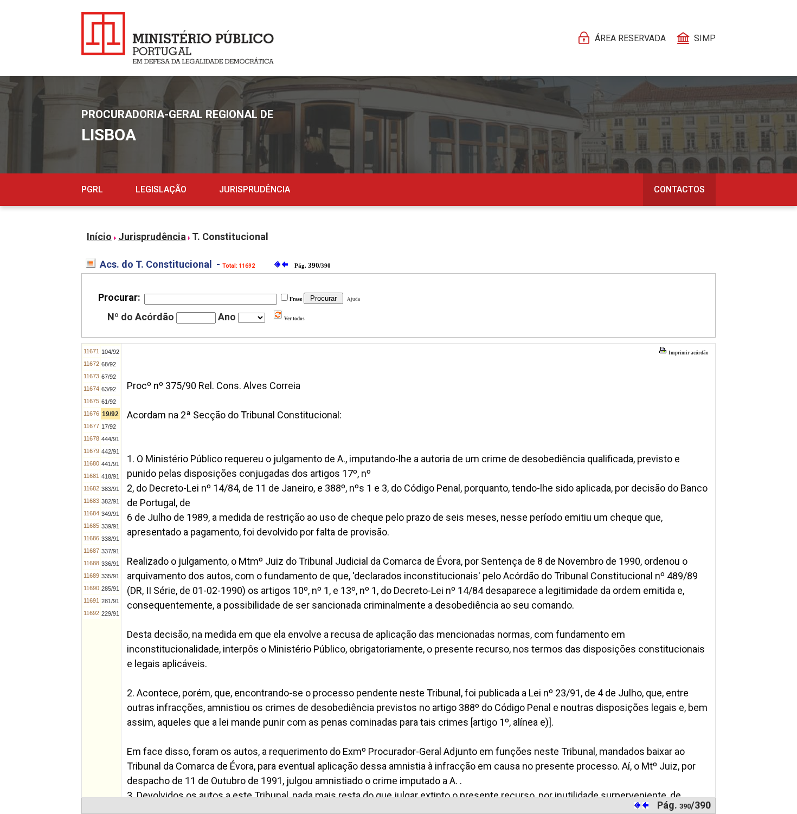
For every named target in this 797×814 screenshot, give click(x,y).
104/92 (110, 351)
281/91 (110, 601)
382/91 (110, 501)
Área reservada (630, 38)
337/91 (110, 551)
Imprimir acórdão (688, 353)
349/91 (110, 514)
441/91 (110, 464)
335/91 (110, 576)
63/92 (108, 389)
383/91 (110, 489)
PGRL (92, 189)
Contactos (679, 189)
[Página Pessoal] (177, 38)
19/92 (110, 414)
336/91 (110, 563)
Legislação (161, 189)
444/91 (110, 439)
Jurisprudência (254, 189)
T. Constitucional (230, 236)
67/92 (108, 376)
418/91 (110, 476)
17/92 (108, 426)
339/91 (110, 526)
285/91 (110, 588)
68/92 (108, 364)
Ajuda (352, 299)
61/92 (108, 401)
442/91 (110, 451)
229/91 (110, 613)
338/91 (110, 538)
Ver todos (294, 318)
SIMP (705, 38)
